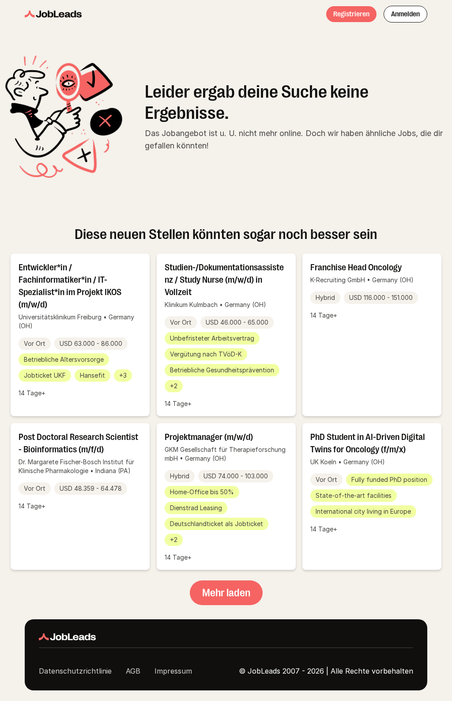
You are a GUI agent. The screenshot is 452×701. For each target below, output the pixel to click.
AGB (133, 671)
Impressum (173, 671)
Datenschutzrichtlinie (75, 671)
